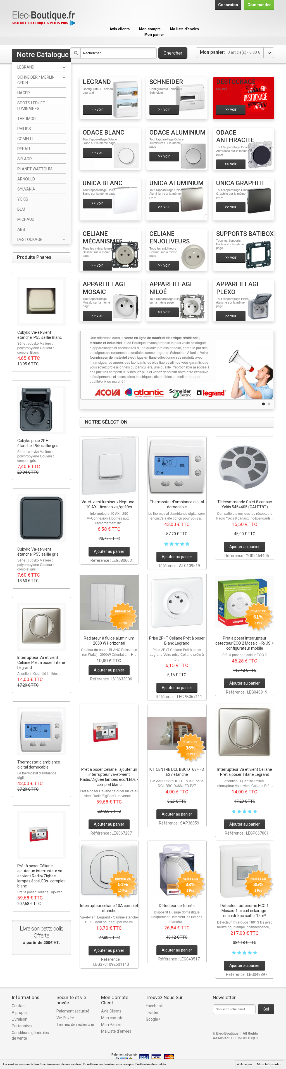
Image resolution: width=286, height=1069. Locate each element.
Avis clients (119, 28)
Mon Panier (111, 1024)
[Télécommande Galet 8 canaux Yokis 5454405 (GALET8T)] (244, 465)
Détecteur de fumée (177, 905)
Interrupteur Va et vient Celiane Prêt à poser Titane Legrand (41, 662)
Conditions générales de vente (30, 1035)
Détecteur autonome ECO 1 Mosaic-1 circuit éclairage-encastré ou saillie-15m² (244, 910)
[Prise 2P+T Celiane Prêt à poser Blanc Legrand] (176, 602)
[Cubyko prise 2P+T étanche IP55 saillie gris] (41, 410)
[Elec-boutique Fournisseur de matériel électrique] (45, 10)
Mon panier (154, 34)
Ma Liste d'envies (116, 1031)
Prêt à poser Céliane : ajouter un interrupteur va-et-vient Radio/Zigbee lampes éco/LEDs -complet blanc (41, 876)
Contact (19, 1006)
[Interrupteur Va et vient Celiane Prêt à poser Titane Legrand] (244, 733)
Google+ (153, 1019)
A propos (20, 1012)
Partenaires (22, 1026)
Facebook (154, 1006)
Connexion (228, 5)
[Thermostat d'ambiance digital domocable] (176, 465)
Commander (259, 5)
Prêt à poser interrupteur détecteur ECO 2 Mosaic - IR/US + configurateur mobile (244, 643)
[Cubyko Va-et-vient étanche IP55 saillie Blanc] (41, 301)
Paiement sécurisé (72, 1011)
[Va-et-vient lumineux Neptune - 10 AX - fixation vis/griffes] (109, 465)
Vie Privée (65, 1018)
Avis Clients (111, 1011)
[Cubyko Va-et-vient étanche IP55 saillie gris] (41, 518)
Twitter (152, 1012)
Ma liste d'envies (184, 28)
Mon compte (150, 28)
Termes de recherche (75, 1024)
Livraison (19, 1019)
